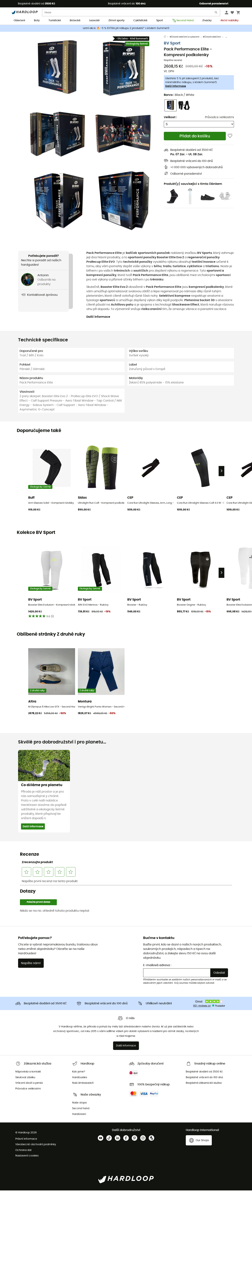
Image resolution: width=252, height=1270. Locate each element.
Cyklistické (140, 20)
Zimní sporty (116, 20)
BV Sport (172, 43)
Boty (37, 20)
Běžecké (75, 20)
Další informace (175, 86)
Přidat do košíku (194, 136)
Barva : (179, 94)
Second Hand (185, 20)
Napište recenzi (173, 60)
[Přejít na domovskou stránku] (167, 36)
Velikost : (170, 117)
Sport (159, 20)
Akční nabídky (229, 20)
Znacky (207, 20)
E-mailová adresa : (157, 965)
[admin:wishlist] (230, 136)
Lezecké (94, 20)
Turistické (55, 20)
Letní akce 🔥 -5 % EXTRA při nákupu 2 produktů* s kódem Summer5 (126, 28)
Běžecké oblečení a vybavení (184, 37)
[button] (57, 67)
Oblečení (19, 20)
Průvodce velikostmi (219, 117)
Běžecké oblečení (212, 37)
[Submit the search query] (216, 13)
